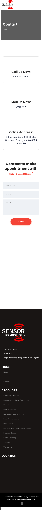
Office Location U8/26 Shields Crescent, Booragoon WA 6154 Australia (21, 140)
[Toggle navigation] (37, 4)
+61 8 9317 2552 (21, 76)
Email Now (21, 106)
